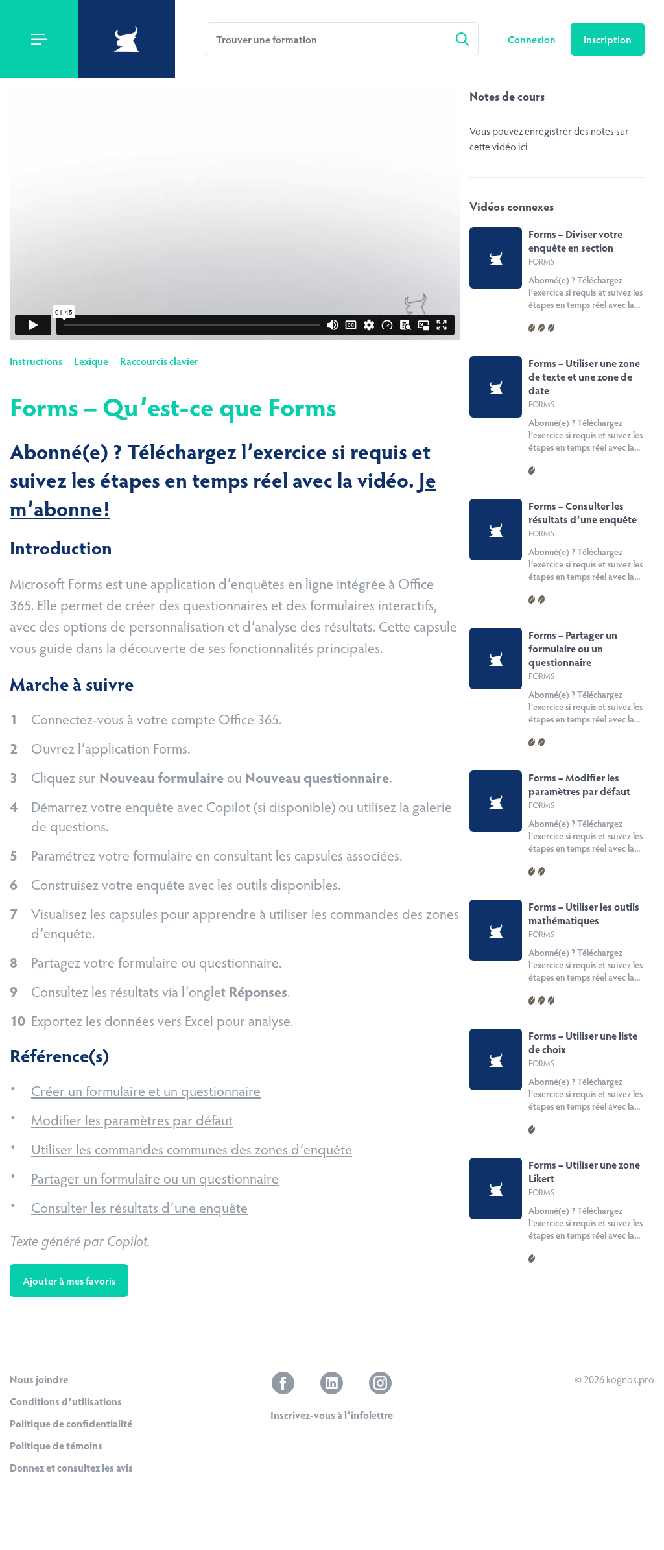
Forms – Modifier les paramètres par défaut (579, 784)
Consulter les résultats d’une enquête (139, 1207)
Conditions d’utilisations (66, 1401)
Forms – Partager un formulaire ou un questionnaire (572, 648)
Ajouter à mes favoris (69, 1280)
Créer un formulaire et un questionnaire (146, 1090)
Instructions (36, 361)
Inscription (608, 39)
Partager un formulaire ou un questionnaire (155, 1177)
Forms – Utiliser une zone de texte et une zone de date (584, 376)
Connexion (533, 39)
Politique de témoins (56, 1445)
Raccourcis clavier (159, 361)
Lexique (91, 361)
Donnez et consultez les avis (71, 1467)
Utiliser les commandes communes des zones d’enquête (191, 1148)
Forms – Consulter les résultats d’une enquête (582, 512)
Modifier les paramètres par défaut (132, 1119)
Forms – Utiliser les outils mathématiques (583, 913)
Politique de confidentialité (71, 1423)
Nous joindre (39, 1379)
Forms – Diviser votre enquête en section (575, 240)
